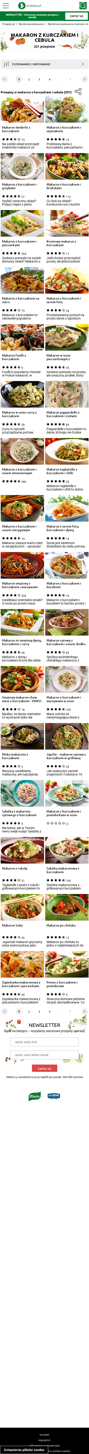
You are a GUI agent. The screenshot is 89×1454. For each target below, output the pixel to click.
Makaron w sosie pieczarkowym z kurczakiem (59, 357)
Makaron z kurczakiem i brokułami (64, 186)
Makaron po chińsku (61, 925)
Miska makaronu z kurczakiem (15, 756)
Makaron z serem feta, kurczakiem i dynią (63, 528)
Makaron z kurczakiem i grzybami (19, 186)
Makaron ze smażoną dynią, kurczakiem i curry (22, 642)
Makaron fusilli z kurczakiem (14, 357)
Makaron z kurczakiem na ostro (20, 300)
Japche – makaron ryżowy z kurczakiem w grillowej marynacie (66, 756)
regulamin (44, 1440)
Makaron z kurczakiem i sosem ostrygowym (19, 528)
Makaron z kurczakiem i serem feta (64, 300)
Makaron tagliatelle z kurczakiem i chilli (62, 471)
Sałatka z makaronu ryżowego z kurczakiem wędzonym (19, 813)
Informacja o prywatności (44, 1445)
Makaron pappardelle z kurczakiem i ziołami (63, 414)
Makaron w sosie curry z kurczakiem (19, 414)
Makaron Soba (12, 925)
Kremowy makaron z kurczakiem (61, 243)
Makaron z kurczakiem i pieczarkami (19, 243)
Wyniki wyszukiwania (31, 24)
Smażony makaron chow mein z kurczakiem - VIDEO (22, 699)
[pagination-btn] (84, 79)
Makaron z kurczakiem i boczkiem (64, 585)
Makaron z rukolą (14, 868)
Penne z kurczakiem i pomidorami (62, 984)
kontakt (44, 1434)
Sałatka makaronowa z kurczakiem (63, 870)
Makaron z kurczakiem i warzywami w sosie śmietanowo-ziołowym (64, 699)
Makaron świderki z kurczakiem (16, 129)
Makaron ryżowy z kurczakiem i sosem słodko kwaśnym (66, 642)
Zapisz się (44, 1069)
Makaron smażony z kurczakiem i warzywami (20, 585)
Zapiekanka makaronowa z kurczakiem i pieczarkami (21, 984)
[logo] (29, 5)
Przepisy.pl (9, 24)
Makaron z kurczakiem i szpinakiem (64, 129)
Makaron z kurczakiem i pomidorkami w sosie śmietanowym (64, 813)
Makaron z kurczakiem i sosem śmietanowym (19, 471)
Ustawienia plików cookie (24, 1450)
